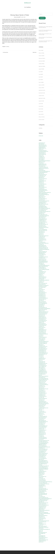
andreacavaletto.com (42, 284)
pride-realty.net (41, 514)
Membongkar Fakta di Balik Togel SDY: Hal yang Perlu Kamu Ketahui (45, 41)
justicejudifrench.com (42, 347)
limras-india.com (41, 143)
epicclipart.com (41, 179)
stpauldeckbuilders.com (43, 454)
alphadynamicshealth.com (43, 515)
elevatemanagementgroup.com (44, 520)
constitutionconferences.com (43, 407)
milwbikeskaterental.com (43, 371)
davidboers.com (41, 428)
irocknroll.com (41, 228)
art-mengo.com (41, 357)
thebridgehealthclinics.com (43, 421)
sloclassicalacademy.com (43, 313)
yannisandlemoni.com (42, 238)
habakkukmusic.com (42, 434)
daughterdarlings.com (42, 148)
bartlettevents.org (42, 197)
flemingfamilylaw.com (42, 523)
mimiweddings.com (42, 536)
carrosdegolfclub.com (42, 210)
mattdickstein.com (42, 431)
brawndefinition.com (42, 319)
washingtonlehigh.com (42, 471)
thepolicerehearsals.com (43, 309)
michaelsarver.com (42, 257)
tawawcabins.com (42, 231)
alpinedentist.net (41, 186)
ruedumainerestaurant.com (43, 333)
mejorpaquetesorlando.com (43, 248)
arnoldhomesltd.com (42, 220)
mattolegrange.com (42, 362)
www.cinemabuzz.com (42, 476)
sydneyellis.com (41, 263)
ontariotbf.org (41, 169)
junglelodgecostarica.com (43, 363)
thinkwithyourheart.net (42, 226)
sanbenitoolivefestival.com (43, 298)
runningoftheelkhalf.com (43, 443)
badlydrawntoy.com (42, 432)
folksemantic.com (42, 232)
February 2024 (41, 116)
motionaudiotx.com (42, 533)
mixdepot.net (41, 477)
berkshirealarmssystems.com (43, 235)
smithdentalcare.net (42, 538)
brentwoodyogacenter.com (43, 466)
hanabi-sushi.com (42, 473)
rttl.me (40, 534)
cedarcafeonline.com (42, 152)
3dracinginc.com (41, 306)
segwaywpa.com (41, 419)
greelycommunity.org (42, 332)
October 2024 (41, 95)
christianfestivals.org (42, 364)
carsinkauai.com (41, 511)
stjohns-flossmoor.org (42, 381)
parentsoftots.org (41, 424)
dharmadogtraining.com (43, 532)
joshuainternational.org (43, 437)
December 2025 (42, 58)
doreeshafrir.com (41, 340)
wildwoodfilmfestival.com (43, 193)
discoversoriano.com (42, 301)
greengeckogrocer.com (42, 258)
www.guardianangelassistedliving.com (45, 498)
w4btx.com (40, 250)
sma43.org (40, 464)
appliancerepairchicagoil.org (43, 168)
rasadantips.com (41, 156)
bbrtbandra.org (41, 177)
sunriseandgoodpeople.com (43, 378)
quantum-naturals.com (42, 503)
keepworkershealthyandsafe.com (44, 171)
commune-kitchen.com (42, 325)
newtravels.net (41, 162)
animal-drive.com (42, 414)
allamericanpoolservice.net (43, 266)
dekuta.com (41, 475)
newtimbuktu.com (42, 157)
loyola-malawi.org (42, 289)
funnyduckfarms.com (42, 518)
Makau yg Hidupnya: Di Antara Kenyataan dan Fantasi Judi (45, 38)
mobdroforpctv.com (42, 295)
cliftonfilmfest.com (42, 223)
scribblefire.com (41, 281)
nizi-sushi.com (41, 356)
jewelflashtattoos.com (42, 175)
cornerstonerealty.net (42, 480)
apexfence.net (41, 541)
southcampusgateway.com (43, 190)
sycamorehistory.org (42, 479)
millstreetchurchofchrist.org (43, 512)
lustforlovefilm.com (42, 327)
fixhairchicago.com (42, 405)
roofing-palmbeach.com (43, 218)
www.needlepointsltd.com (43, 460)
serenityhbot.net (41, 436)
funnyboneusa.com (42, 382)
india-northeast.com (42, 217)
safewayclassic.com (42, 166)
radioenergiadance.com (43, 187)
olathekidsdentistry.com (43, 246)
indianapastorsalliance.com (43, 402)
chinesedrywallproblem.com (43, 379)
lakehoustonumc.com (42, 433)
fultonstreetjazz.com (42, 196)
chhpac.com (41, 531)
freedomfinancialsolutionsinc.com (44, 446)
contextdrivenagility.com (43, 343)
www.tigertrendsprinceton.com (44, 440)
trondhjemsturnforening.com (43, 499)
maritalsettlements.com (42, 370)
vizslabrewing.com (42, 236)
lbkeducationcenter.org (42, 276)
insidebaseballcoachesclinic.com (44, 510)
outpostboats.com (42, 291)
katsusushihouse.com (42, 331)
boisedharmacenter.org (42, 286)
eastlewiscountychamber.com (43, 311)
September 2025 (42, 66)
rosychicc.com (41, 290)
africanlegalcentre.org (42, 330)
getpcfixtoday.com (42, 176)
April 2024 (41, 111)
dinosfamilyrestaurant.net (43, 207)
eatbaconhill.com (41, 159)
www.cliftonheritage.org (43, 463)
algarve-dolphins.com (42, 366)
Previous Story (5, 52)
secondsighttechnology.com (43, 256)
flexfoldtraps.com (42, 447)
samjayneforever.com (42, 507)
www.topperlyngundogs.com (43, 442)
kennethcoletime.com (42, 350)
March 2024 (41, 114)
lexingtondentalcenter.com (43, 262)
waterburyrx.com (42, 399)
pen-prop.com (41, 439)
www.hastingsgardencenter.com (44, 483)
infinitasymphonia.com (42, 329)
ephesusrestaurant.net (42, 490)
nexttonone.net (41, 435)
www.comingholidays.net (43, 303)
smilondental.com (42, 253)
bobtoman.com (41, 182)
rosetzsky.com (41, 334)
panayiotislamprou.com (43, 189)
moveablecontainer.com (43, 198)
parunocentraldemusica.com (43, 497)
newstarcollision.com (42, 254)
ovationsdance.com (42, 272)
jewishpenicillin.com (42, 267)
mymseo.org (41, 530)
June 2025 (41, 74)
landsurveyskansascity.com (43, 453)
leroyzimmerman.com (42, 521)
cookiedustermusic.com (43, 383)
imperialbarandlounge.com (43, 224)
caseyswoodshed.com (42, 404)
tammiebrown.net (42, 359)
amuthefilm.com (41, 326)
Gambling (7, 46)
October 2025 (41, 63)
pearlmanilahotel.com (42, 180)
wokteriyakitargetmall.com (43, 261)
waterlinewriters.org (42, 422)
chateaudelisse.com (42, 191)
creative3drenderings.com (43, 425)
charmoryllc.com (41, 305)
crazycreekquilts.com (42, 321)
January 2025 (41, 87)
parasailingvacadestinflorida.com (44, 513)
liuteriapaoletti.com (42, 377)
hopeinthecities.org (42, 293)
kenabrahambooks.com (43, 324)
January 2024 (41, 119)
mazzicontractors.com (42, 488)
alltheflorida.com (41, 509)
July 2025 (41, 71)
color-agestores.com (42, 287)
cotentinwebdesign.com (43, 201)
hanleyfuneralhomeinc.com (43, 247)
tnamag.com (41, 415)
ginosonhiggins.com (42, 368)
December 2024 (42, 90)
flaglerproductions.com (43, 318)
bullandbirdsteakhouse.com (43, 461)
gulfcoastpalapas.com (42, 420)
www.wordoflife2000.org (43, 229)
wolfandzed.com (41, 474)
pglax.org (40, 375)
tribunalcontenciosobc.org (43, 312)
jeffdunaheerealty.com (42, 444)
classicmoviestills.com (42, 299)
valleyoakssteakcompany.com (44, 403)
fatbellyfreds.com (42, 492)
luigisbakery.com (41, 472)
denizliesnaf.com (41, 406)
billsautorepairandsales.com (43, 502)
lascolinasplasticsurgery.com (43, 462)
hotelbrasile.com (41, 195)
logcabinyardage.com (42, 427)
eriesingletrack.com (42, 242)
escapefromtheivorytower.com (44, 215)
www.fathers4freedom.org (43, 441)
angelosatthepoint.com (42, 401)
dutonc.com (41, 360)
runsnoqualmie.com (42, 456)
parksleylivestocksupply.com (43, 285)
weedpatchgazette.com (42, 239)
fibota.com (40, 495)
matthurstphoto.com (42, 508)
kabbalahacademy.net (42, 252)
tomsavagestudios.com (42, 268)
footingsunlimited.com (42, 455)
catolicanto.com (41, 275)
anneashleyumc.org (42, 452)
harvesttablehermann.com (43, 209)
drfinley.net (40, 522)
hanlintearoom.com (42, 517)
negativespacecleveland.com (43, 376)
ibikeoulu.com (41, 344)
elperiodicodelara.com (42, 144)
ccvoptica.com (41, 470)
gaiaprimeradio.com (42, 358)
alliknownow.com (42, 310)
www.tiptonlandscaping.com (43, 468)
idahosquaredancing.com (43, 230)
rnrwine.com (41, 525)
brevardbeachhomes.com (43, 214)
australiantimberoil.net (42, 206)
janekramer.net (41, 355)
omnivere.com (41, 155)
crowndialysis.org (42, 264)
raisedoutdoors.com (42, 225)
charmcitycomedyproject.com (43, 341)
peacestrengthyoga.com (43, 445)
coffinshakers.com (42, 345)
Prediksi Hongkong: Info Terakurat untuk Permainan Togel (45, 34)
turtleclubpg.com (41, 389)
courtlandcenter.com (42, 394)
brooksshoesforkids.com (43, 416)
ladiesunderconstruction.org (43, 204)
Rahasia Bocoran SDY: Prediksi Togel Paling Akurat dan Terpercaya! (45, 27)
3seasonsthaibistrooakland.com (44, 280)
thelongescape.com (42, 361)
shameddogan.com (42, 423)
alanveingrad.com (42, 367)
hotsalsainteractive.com (42, 150)
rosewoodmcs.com (42, 478)
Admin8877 (19, 17)
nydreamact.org (41, 173)
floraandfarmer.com (42, 212)
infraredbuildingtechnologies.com (44, 208)
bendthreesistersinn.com (43, 380)
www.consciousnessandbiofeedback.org (45, 481)
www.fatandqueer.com (42, 451)
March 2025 (41, 82)
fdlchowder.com (41, 459)
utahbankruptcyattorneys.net (43, 227)
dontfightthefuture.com (42, 219)
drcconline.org (41, 397)
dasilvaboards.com (42, 314)
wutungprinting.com (42, 369)
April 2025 (41, 79)
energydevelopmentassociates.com (44, 211)
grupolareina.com (42, 199)
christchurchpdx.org (42, 323)
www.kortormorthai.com (43, 450)
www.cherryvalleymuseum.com (44, 200)
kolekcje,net (27, 2)
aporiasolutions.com (42, 418)
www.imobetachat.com (42, 430)
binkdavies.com (41, 322)
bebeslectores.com (42, 205)
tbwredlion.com (41, 501)
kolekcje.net (41, 274)
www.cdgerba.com (42, 496)
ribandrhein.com (41, 273)
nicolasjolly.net (41, 328)
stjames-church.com (42, 338)
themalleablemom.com (42, 349)
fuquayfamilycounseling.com (43, 527)
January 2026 (41, 55)
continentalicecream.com (43, 320)
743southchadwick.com (42, 216)
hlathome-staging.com (42, 260)
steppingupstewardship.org (43, 469)
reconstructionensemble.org (43, 384)
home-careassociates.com (43, 283)
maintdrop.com (41, 181)
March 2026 (41, 50)
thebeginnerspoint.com (42, 302)
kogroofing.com (41, 185)
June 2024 (41, 106)
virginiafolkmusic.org (42, 271)
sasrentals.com (41, 255)
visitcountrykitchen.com (43, 365)
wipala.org (40, 288)
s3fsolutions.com (41, 213)
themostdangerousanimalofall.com (44, 308)
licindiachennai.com (42, 147)
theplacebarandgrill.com (43, 398)
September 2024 (42, 98)
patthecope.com (41, 408)
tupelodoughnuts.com (42, 245)
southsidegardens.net (42, 485)
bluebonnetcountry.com (43, 178)
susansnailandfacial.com (43, 438)
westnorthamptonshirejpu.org (44, 194)
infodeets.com (41, 149)
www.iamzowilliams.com (43, 482)
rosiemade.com (41, 244)
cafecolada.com (41, 300)
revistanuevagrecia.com (43, 337)
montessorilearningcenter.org (44, 504)
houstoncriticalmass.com (43, 307)
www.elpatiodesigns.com (43, 493)
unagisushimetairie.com (43, 174)
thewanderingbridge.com (43, 348)
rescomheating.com (42, 535)
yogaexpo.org (41, 282)
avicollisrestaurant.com (42, 396)
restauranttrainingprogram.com (44, 265)
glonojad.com (41, 336)
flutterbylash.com (42, 516)
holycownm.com (41, 387)
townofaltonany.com (42, 374)
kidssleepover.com (42, 161)
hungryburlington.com (42, 351)
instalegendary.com (42, 170)
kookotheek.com (41, 188)
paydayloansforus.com (42, 163)
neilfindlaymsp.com (42, 395)
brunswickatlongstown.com (43, 352)
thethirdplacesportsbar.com (43, 489)
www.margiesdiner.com (43, 458)
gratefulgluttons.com (42, 294)
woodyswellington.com (42, 491)
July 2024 (41, 103)
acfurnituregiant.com (42, 153)
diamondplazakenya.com (43, 500)
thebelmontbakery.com (42, 164)
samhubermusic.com (42, 540)
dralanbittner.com (42, 237)
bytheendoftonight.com (42, 292)
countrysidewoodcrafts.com (43, 167)
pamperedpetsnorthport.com (43, 243)
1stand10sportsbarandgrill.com (44, 249)
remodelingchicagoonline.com (44, 465)
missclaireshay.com (42, 142)
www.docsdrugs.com (42, 457)
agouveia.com (41, 528)
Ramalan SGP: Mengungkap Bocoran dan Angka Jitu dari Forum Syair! (45, 30)
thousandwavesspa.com (43, 393)
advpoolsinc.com (41, 400)
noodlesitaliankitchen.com (43, 172)
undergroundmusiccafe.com (43, 539)
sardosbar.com (41, 233)
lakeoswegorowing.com (43, 526)
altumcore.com (41, 413)
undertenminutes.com (42, 154)
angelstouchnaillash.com (43, 251)
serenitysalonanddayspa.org (43, 151)
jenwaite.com (41, 519)
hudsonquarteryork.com (43, 494)
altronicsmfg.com (41, 158)
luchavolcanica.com (42, 386)
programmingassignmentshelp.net (44, 160)
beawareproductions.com (43, 342)
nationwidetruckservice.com (43, 388)
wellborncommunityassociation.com (45, 192)
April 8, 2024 (23, 17)
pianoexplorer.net (42, 484)
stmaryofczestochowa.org (43, 346)
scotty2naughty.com (42, 339)
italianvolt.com (41, 234)
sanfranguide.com (42, 304)
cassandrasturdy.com (42, 296)
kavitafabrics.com (42, 385)
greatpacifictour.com (42, 390)
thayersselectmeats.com (42, 417)
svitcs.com (40, 409)
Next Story (34, 52)
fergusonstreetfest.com (42, 506)
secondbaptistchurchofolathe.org (44, 529)
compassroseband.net (42, 412)
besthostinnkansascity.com (43, 537)
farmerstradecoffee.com (43, 426)
